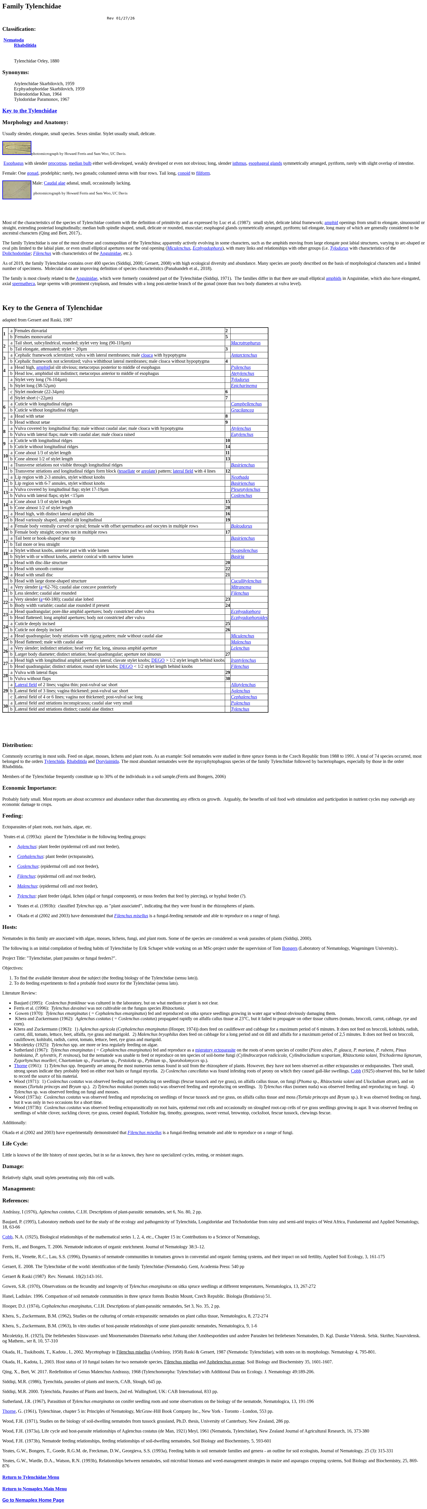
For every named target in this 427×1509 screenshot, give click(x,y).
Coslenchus (241, 495)
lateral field (183, 471)
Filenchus (240, 593)
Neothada (240, 477)
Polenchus (240, 702)
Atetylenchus (242, 373)
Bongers (289, 948)
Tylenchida (54, 761)
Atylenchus (241, 428)
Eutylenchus (242, 434)
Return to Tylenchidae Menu (30, 1477)
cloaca (147, 355)
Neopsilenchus (244, 550)
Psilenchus (241, 367)
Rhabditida (25, 45)
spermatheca (23, 283)
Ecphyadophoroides (249, 617)
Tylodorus (339, 248)
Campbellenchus (246, 403)
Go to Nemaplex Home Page (33, 1500)
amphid (331, 222)
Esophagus (13, 163)
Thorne (20, 1065)
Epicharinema (244, 385)
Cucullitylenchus (246, 580)
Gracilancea (242, 409)
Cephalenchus (244, 696)
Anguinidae (110, 253)
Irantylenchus (243, 660)
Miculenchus (178, 248)
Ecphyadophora (207, 248)
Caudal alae (54, 182)
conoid (184, 173)
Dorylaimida (107, 761)
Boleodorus (241, 525)
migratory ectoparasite (215, 1049)
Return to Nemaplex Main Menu (34, 1488)
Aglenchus (240, 690)
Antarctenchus (244, 355)
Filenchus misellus (131, 915)
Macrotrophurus (246, 342)
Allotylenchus (243, 684)
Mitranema (241, 586)
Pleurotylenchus (245, 489)
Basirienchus (243, 464)
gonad (32, 173)
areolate (148, 471)
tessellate (127, 471)
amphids (333, 278)
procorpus (57, 163)
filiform (203, 173)
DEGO (158, 660)
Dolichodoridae (16, 253)
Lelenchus (240, 648)
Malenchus (241, 641)
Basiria (237, 556)
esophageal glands (265, 163)
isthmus (239, 163)
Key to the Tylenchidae (29, 111)
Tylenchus (240, 709)
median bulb (80, 163)
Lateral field (26, 684)
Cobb (356, 1070)
